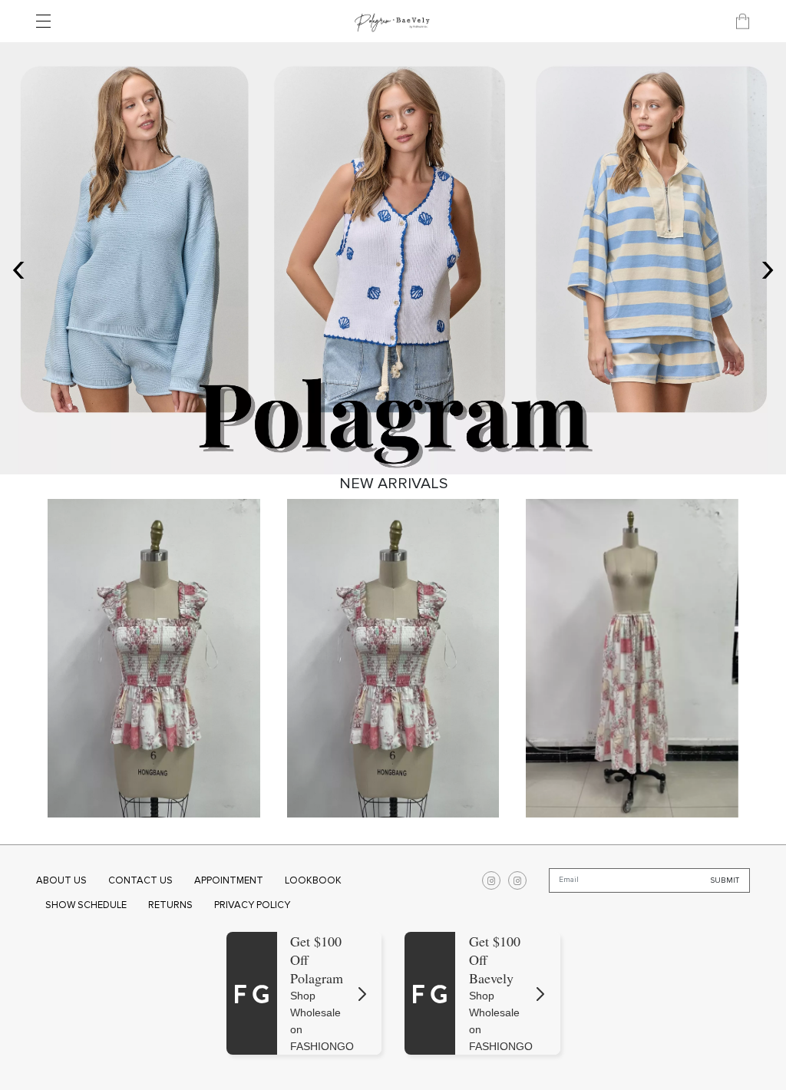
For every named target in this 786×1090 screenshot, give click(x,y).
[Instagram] (491, 880)
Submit (725, 880)
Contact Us (140, 880)
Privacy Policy (252, 905)
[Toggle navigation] (47, 21)
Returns (170, 905)
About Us (61, 880)
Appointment (228, 880)
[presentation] (18, 266)
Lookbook (313, 880)
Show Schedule (86, 905)
